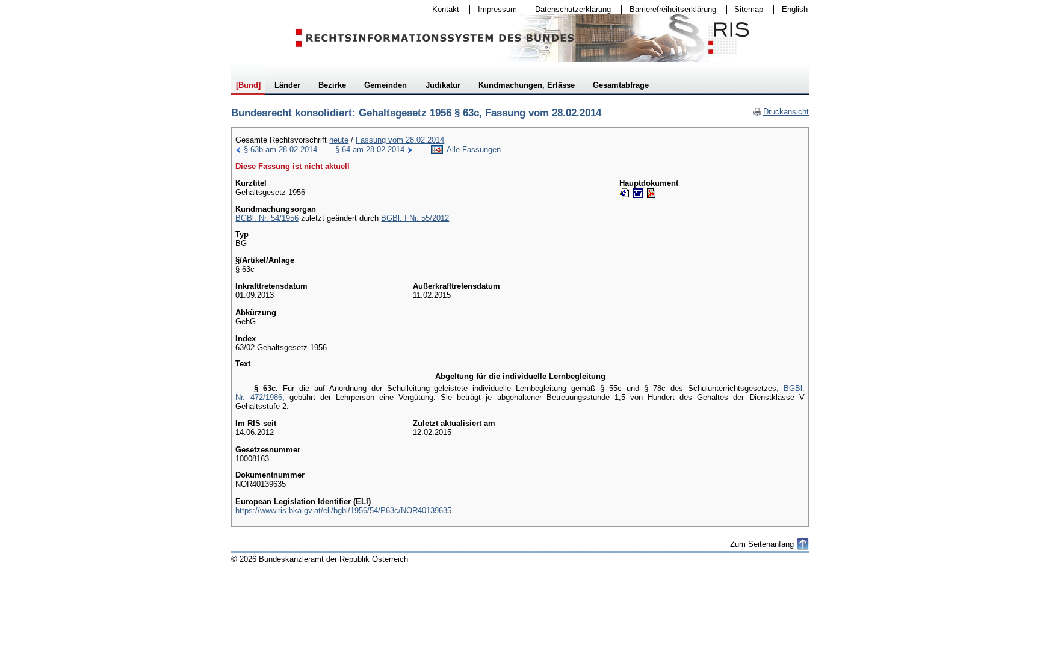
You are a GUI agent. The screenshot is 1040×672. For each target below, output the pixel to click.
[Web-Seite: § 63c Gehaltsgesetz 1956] (624, 193)
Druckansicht (780, 111)
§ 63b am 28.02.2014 (280, 149)
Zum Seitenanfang (762, 544)
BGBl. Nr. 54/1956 (267, 218)
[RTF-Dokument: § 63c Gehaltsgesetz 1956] (638, 193)
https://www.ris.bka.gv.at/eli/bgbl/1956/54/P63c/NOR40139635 (343, 510)
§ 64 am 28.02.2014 (369, 149)
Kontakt (441, 9)
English (795, 9)
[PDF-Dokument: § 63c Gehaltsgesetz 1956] (651, 193)
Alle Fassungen (474, 149)
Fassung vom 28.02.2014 (400, 139)
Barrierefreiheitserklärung (669, 9)
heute (338, 139)
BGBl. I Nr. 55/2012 (415, 218)
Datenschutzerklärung (569, 9)
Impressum (493, 9)
